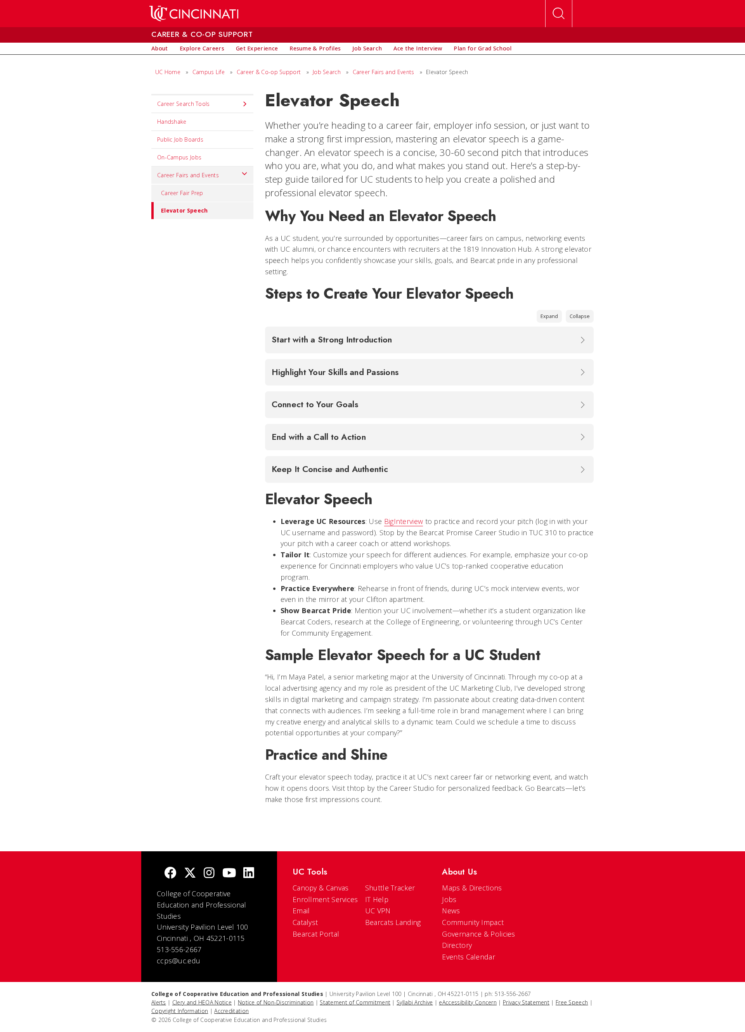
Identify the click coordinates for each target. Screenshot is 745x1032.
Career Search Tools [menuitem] (183, 103)
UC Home (167, 72)
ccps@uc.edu (178, 960)
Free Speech (572, 1002)
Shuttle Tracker (390, 887)
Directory (457, 945)
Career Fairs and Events (383, 72)
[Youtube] (229, 873)
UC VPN (378, 910)
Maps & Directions (472, 887)
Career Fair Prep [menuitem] (182, 193)
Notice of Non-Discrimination (276, 1002)
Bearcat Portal (316, 934)
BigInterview (403, 521)
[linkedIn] (248, 873)
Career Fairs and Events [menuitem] (188, 175)
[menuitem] (160, 48)
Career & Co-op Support (269, 72)
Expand (549, 316)
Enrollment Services (325, 899)
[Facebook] (170, 873)
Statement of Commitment (355, 1002)
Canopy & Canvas (321, 887)
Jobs (449, 899)
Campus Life (208, 72)
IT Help (376, 899)
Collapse (580, 316)
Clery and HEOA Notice (202, 1002)
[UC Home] (194, 13)
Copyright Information (179, 1011)
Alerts (158, 1002)
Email (301, 910)
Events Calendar (468, 956)
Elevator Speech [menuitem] (184, 210)
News (451, 910)
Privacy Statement (526, 1002)
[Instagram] (209, 873)
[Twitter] (190, 873)
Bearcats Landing (393, 922)
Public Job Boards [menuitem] (180, 139)
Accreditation (231, 1011)
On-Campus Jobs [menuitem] (179, 157)
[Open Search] (558, 13)
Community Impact (473, 922)
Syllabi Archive (415, 1002)
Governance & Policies (478, 934)
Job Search (327, 72)
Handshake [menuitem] (172, 121)
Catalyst (305, 922)
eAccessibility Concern (468, 1002)
